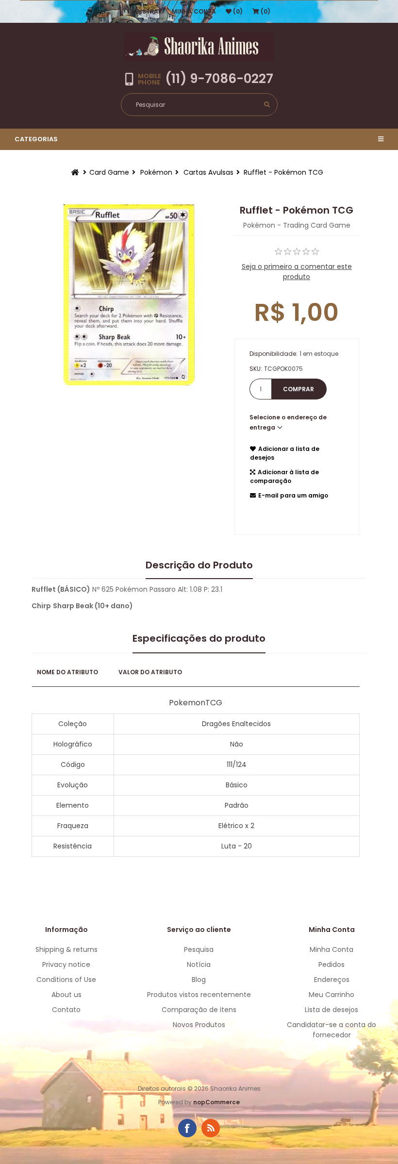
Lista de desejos (331, 1009)
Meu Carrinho (331, 994)
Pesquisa (199, 949)
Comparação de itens (199, 1009)
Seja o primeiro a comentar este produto (297, 272)
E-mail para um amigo (293, 495)
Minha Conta (194, 11)
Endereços (331, 979)
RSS (210, 1128)
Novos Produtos (199, 1025)
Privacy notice (66, 964)
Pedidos (331, 964)
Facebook (187, 1128)
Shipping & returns (66, 949)
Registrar (145, 11)
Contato (66, 1009)
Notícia (199, 964)
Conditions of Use (66, 979)
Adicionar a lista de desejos (284, 453)
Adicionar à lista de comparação (284, 476)
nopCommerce (216, 1102)
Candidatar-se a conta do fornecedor (331, 1030)
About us (66, 994)
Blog (199, 979)
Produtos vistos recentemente (199, 994)
